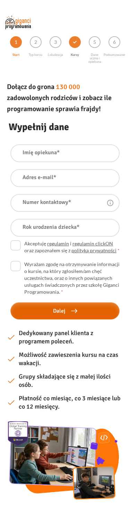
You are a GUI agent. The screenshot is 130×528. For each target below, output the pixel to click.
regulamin (58, 243)
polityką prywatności (93, 250)
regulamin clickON (92, 243)
